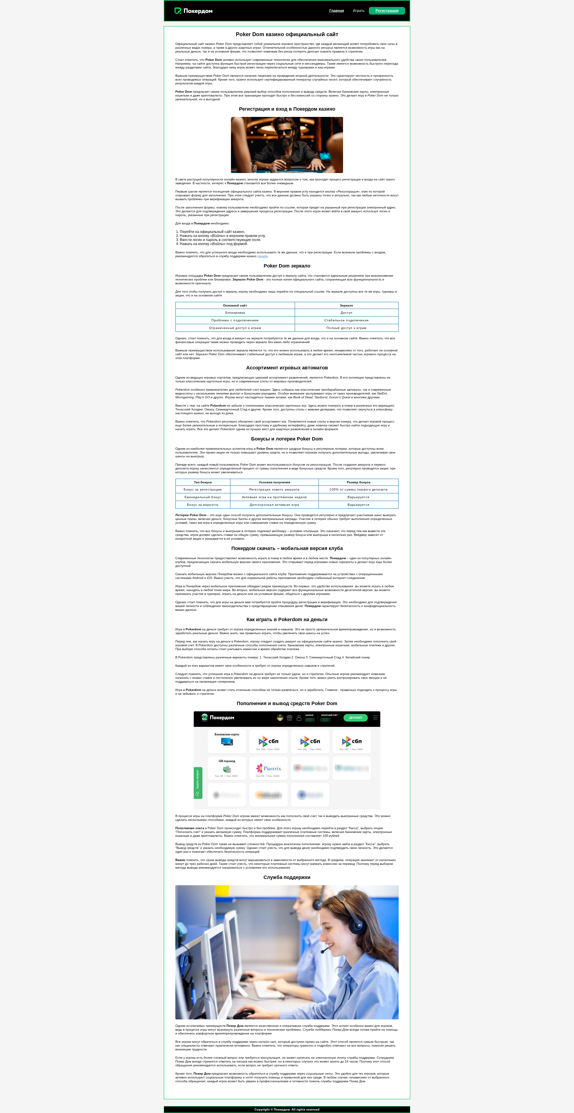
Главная (336, 11)
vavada (262, 256)
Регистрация (387, 11)
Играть (358, 11)
